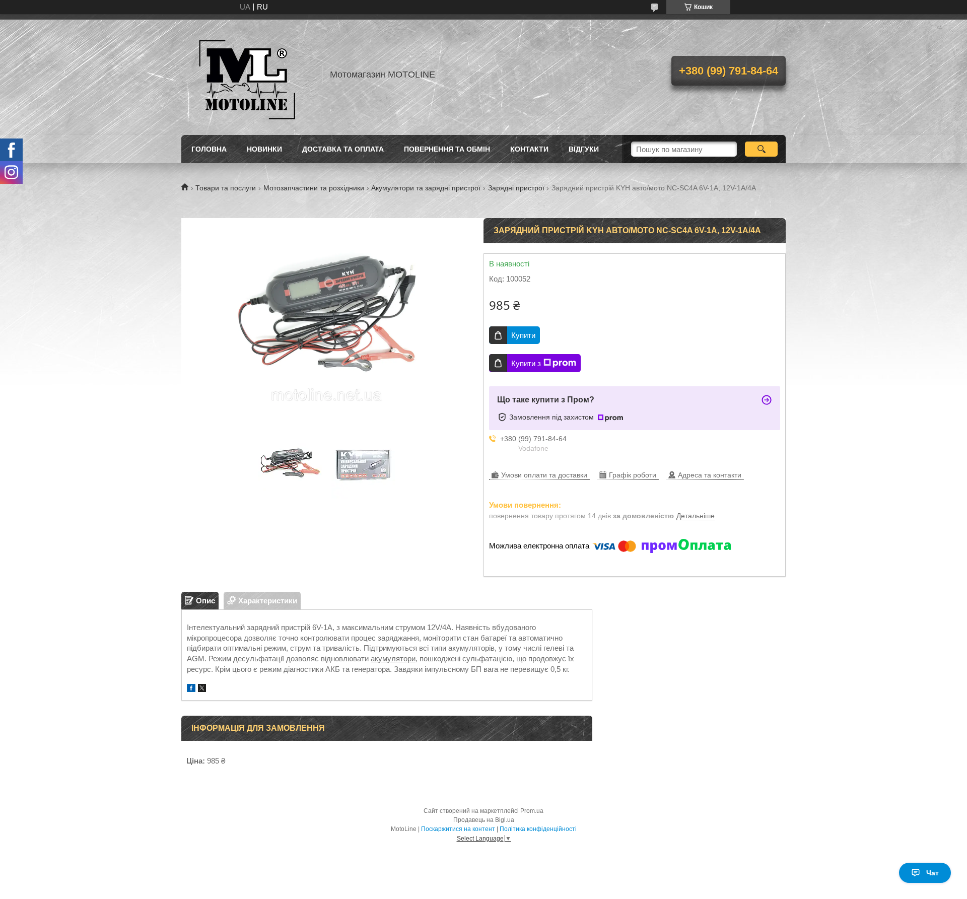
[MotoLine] (246, 74)
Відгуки (584, 149)
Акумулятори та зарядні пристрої (425, 188)
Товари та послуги (225, 188)
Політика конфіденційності (538, 829)
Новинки (264, 149)
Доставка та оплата (343, 149)
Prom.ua (531, 810)
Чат (932, 873)
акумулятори (393, 658)
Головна (209, 149)
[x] (202, 689)
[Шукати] (761, 149)
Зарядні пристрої (516, 188)
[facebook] (191, 689)
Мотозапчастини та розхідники (313, 188)
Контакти (529, 149)
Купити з (526, 363)
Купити (523, 335)
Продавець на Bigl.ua (483, 819)
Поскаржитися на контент (458, 829)
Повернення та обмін (447, 149)
